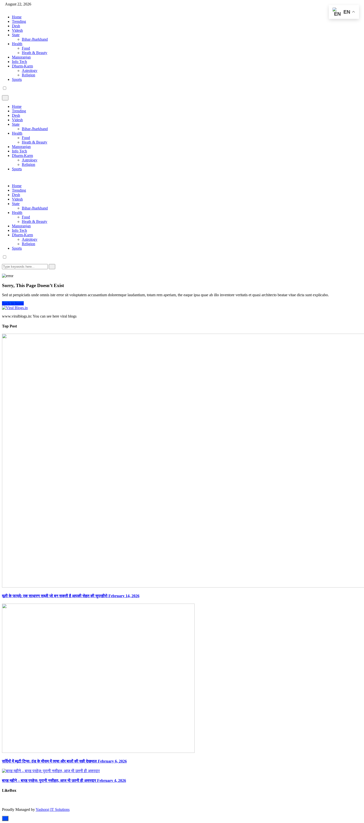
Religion (28, 75)
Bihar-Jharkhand (35, 39)
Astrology (29, 70)
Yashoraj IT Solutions (53, 809)
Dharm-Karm (22, 66)
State (16, 35)
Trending (19, 21)
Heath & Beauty (34, 53)
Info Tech (19, 61)
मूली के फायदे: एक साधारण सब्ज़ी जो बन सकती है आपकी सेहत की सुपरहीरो (70, 596)
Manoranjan (21, 57)
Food (26, 48)
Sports (17, 79)
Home (17, 17)
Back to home (13, 303)
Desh (16, 26)
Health (17, 44)
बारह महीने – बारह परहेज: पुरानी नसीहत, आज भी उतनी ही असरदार (64, 780)
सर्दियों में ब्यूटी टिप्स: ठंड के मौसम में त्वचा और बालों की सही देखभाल (64, 761)
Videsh (17, 30)
